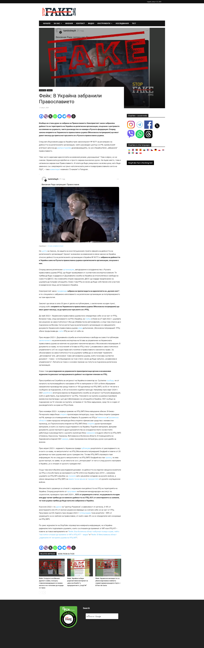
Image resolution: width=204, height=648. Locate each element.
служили (72, 476)
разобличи (47, 393)
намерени (90, 433)
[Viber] (46, 116)
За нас (57, 23)
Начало (46, 23)
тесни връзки (80, 479)
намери (65, 439)
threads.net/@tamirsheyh (55, 246)
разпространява (64, 148)
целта (44, 251)
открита (63, 414)
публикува (85, 448)
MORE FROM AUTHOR (66, 554)
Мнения (69, 23)
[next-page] (44, 592)
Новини (49, 90)
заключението (45, 340)
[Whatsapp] (55, 116)
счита (60, 331)
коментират (55, 169)
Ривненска (102, 417)
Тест (134, 23)
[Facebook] (41, 116)
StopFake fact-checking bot (140, 162)
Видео (91, 23)
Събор (88, 319)
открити (90, 423)
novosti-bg (42, 90)
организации (68, 269)
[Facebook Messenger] (60, 116)
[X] (50, 116)
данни (58, 507)
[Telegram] (64, 116)
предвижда (62, 291)
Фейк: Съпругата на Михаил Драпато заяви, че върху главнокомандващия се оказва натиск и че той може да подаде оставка (51, 583)
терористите (93, 479)
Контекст (80, 23)
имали (71, 479)
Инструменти (103, 23)
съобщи (110, 380)
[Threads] (73, 116)
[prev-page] (40, 592)
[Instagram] (69, 116)
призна (108, 457)
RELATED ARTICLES (47, 554)
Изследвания (122, 23)
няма (80, 328)
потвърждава (85, 513)
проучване (71, 491)
